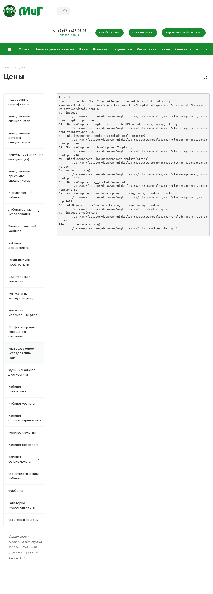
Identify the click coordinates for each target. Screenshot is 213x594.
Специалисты (186, 49)
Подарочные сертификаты (18, 102)
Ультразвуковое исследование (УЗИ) (21, 353)
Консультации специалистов (19, 118)
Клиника (100, 49)
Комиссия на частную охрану (20, 296)
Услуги (24, 49)
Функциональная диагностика (21, 372)
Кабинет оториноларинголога (24, 418)
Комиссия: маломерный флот (22, 312)
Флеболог (16, 491)
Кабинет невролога (23, 445)
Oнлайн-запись (109, 32)
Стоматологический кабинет (23, 476)
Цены (83, 49)
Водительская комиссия (19, 279)
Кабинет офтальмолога (19, 459)
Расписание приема (153, 49)
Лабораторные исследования (20, 211)
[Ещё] (206, 49)
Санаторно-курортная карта (21, 505)
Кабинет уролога (21, 403)
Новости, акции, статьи (54, 49)
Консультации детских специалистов (19, 137)
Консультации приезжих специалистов (19, 175)
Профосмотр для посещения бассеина (21, 331)
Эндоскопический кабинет (22, 228)
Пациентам (122, 49)
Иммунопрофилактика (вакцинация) (25, 156)
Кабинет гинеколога (17, 389)
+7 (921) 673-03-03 (71, 31)
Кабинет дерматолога (18, 245)
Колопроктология (22, 432)
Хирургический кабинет (20, 195)
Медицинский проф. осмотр (19, 262)
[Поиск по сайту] (65, 11)
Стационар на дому (23, 520)
